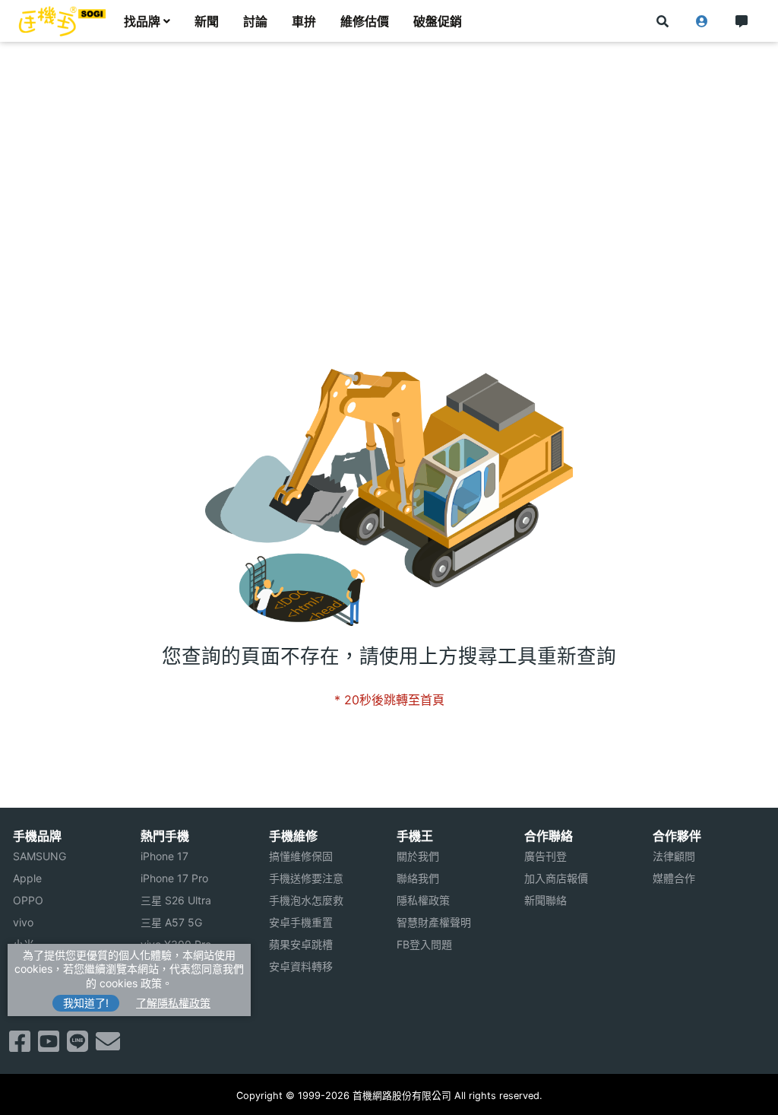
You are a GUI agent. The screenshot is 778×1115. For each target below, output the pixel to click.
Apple (27, 878)
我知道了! (86, 1002)
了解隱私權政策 (173, 1002)
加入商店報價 (556, 878)
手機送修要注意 (306, 878)
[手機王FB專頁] (19, 1045)
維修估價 (364, 21)
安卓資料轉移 (301, 966)
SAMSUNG (39, 856)
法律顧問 (674, 856)
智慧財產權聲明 (434, 922)
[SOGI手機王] (62, 21)
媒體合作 (674, 878)
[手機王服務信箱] (108, 1045)
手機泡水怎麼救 (306, 900)
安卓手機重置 (301, 922)
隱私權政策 (423, 900)
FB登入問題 (424, 944)
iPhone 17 (164, 856)
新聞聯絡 (545, 900)
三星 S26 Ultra (176, 900)
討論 (255, 21)
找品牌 (142, 21)
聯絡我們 (418, 878)
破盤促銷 (437, 21)
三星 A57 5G (171, 922)
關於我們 (418, 856)
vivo (23, 922)
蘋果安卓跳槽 (301, 944)
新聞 (206, 21)
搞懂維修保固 (301, 856)
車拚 (304, 21)
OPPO (28, 900)
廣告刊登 (545, 856)
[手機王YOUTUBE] (48, 1045)
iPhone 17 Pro (174, 878)
